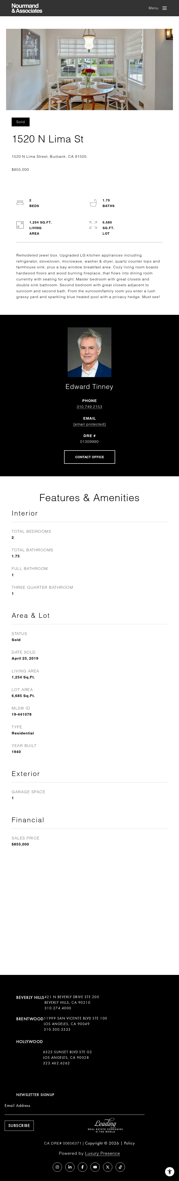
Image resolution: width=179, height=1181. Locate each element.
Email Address (17, 1105)
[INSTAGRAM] (57, 1167)
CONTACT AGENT (89, 457)
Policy (129, 1143)
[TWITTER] (107, 1167)
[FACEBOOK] (82, 1167)
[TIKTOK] (120, 1167)
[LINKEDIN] (70, 1167)
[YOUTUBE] (95, 1167)
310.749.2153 (89, 406)
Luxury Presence (102, 1153)
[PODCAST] (44, 1167)
